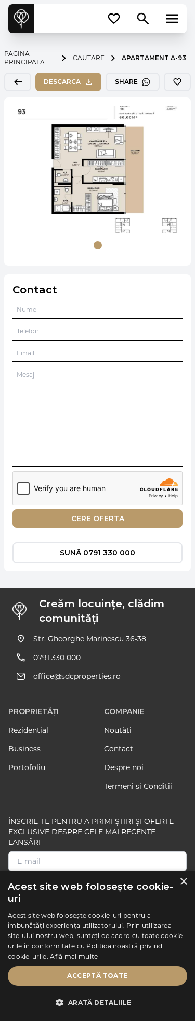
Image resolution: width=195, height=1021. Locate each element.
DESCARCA (62, 82)
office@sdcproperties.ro (77, 676)
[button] (97, 1003)
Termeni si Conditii (138, 786)
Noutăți (118, 730)
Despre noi (124, 767)
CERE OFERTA (97, 518)
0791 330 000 (57, 657)
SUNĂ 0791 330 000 (97, 552)
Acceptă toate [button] (97, 976)
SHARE (126, 82)
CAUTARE (89, 58)
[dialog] (97, 946)
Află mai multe (74, 956)
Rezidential (28, 730)
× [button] (183, 882)
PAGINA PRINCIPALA (24, 58)
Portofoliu (26, 767)
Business (24, 748)
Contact (118, 748)
